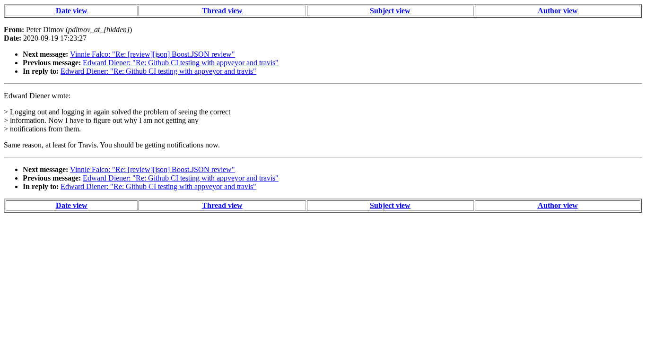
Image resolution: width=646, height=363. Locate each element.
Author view (558, 11)
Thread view (222, 11)
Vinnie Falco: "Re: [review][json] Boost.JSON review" (152, 54)
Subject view (390, 11)
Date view (71, 11)
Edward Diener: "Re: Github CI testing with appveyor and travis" (181, 63)
